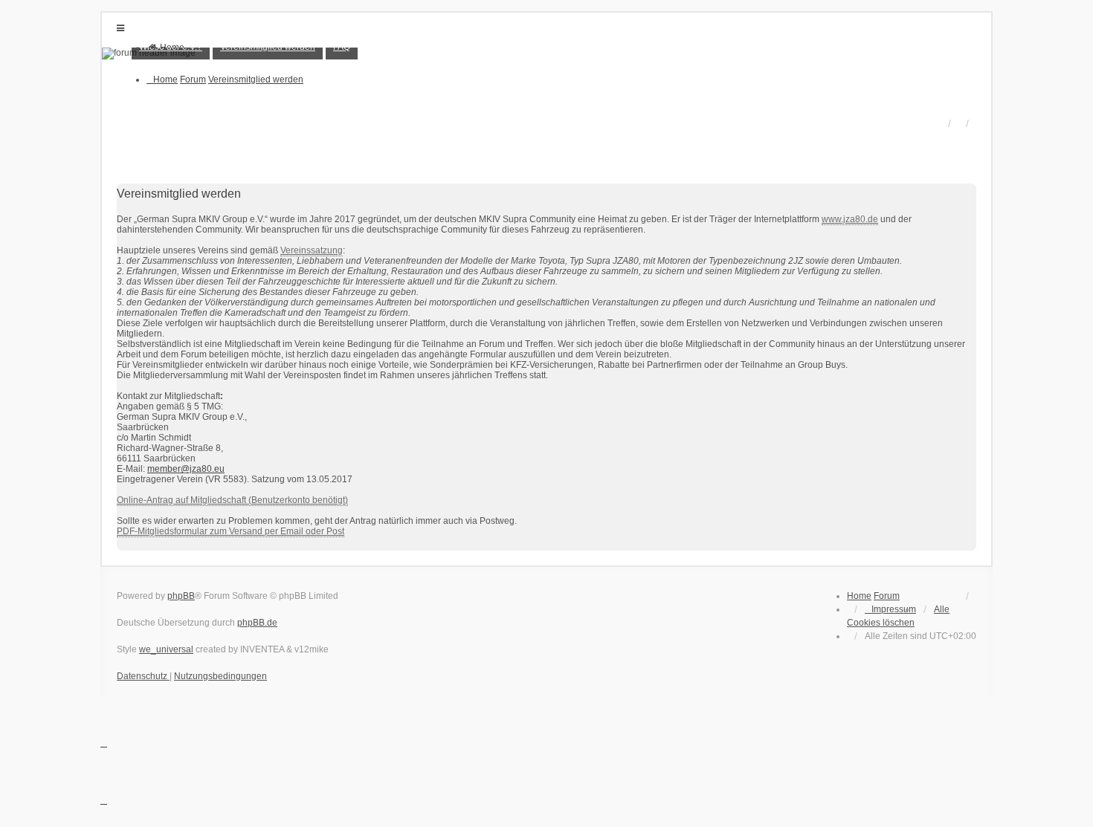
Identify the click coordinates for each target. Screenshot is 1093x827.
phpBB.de (257, 622)
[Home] (546, 53)
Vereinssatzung (311, 250)
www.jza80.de (850, 219)
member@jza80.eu (186, 469)
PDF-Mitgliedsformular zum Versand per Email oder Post (230, 531)
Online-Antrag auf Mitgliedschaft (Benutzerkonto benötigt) (232, 500)
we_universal (166, 649)
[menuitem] (890, 609)
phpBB (181, 596)
